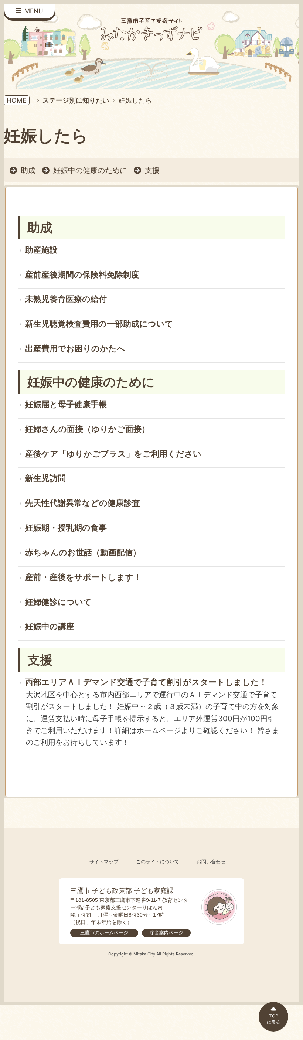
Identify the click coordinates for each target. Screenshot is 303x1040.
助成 (28, 170)
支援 (152, 170)
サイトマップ (103, 862)
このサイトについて (157, 862)
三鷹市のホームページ (104, 932)
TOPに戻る (273, 1019)
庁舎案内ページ (166, 932)
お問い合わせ (211, 862)
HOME (17, 100)
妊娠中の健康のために (90, 170)
